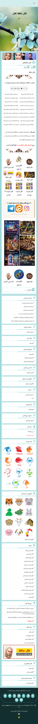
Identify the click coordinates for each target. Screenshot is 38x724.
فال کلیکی (31, 409)
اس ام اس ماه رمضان (28, 306)
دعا (32, 398)
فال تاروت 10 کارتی (8, 193)
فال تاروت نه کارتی (28, 579)
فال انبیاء (31, 343)
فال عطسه (31, 668)
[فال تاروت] (27, 228)
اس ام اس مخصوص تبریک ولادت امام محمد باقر (22, 321)
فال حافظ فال (26, 62)
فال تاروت (31, 597)
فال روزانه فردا (29, 683)
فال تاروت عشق (29, 586)
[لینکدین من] (16, 700)
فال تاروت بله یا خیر (28, 593)
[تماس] (14, 696)
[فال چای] (27, 259)
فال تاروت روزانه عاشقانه (27, 590)
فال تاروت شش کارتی (28, 575)
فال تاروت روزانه (29, 193)
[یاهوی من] (33, 696)
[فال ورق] (11, 259)
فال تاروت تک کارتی (28, 561)
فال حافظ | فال (19, 13)
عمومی (25, 290)
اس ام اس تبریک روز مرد (27, 303)
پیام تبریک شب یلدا (28, 642)
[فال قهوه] (27, 243)
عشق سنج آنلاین (29, 420)
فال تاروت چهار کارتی (28, 568)
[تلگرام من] (28, 696)
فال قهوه (31, 354)
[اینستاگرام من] (19, 696)
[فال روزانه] (11, 228)
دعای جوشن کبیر (29, 394)
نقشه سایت (13, 711)
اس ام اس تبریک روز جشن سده (26, 313)
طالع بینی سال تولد (29, 539)
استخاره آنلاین (30, 332)
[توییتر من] (10, 696)
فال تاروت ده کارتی (28, 583)
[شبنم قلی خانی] (8, 57)
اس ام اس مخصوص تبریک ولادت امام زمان (23, 317)
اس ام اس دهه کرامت (28, 310)
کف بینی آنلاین (30, 372)
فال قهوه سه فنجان (28, 358)
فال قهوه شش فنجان (28, 361)
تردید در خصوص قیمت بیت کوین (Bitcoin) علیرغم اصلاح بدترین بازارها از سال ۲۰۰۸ (21, 613)
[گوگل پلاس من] (5, 696)
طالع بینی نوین (30, 672)
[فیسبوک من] (23, 696)
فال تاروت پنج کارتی (28, 572)
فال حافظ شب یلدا (29, 639)
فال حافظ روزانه (8, 178)
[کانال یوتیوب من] (21, 700)
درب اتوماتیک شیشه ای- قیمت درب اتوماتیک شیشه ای (20, 617)
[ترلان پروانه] (19, 57)
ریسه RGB (30, 431)
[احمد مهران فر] (30, 57)
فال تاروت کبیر (29, 554)
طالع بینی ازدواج (19, 167)
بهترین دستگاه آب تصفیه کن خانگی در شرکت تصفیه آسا (20, 608)
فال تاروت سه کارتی (28, 564)
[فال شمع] (11, 243)
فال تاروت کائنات (19, 193)
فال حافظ (31, 632)
